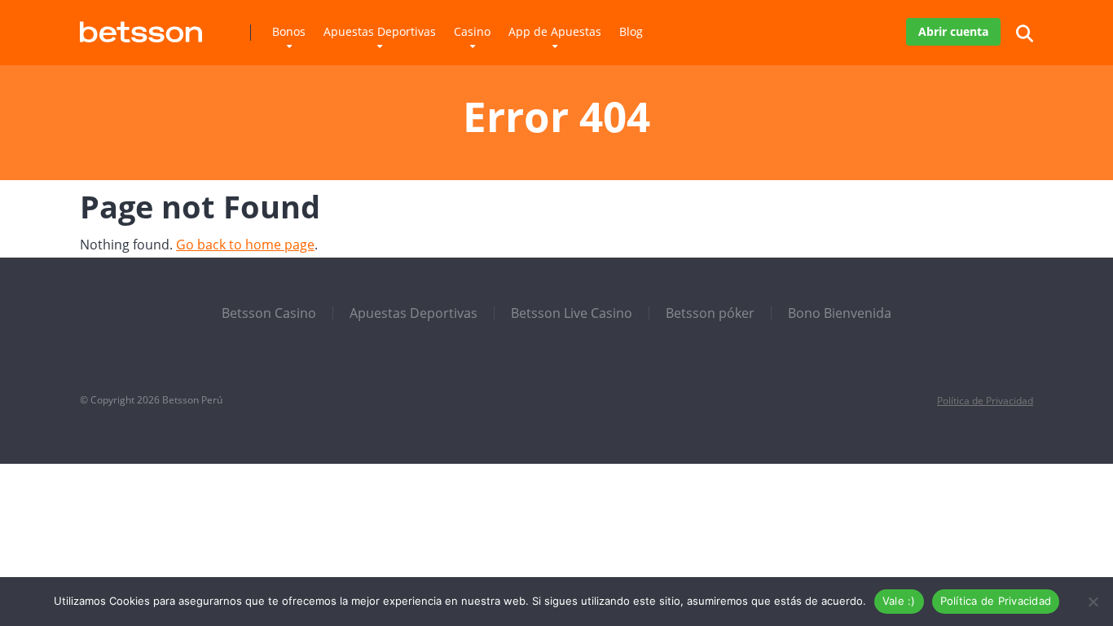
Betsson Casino (269, 313)
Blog (631, 31)
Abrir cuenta (953, 31)
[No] (1092, 601)
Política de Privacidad (985, 401)
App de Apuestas (554, 31)
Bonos (289, 31)
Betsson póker (710, 313)
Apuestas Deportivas (379, 31)
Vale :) (899, 600)
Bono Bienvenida (839, 313)
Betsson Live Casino (571, 313)
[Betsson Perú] (141, 25)
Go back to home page (245, 244)
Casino (472, 31)
